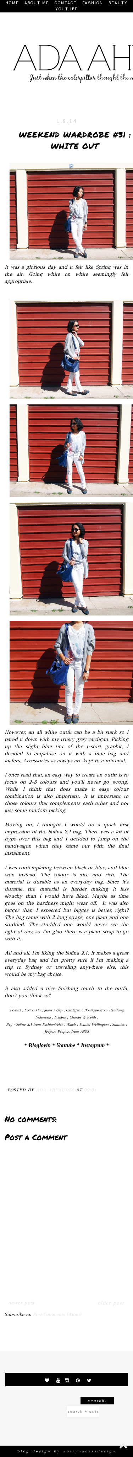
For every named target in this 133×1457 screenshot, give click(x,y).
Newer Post (21, 1303)
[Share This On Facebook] (15, 1072)
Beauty (118, 3)
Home (12, 3)
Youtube (66, 9)
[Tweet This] (42, 1072)
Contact (66, 3)
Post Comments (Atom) (57, 1314)
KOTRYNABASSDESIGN (89, 1451)
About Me (36, 3)
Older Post (111, 1303)
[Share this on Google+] (56, 1072)
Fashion (92, 3)
